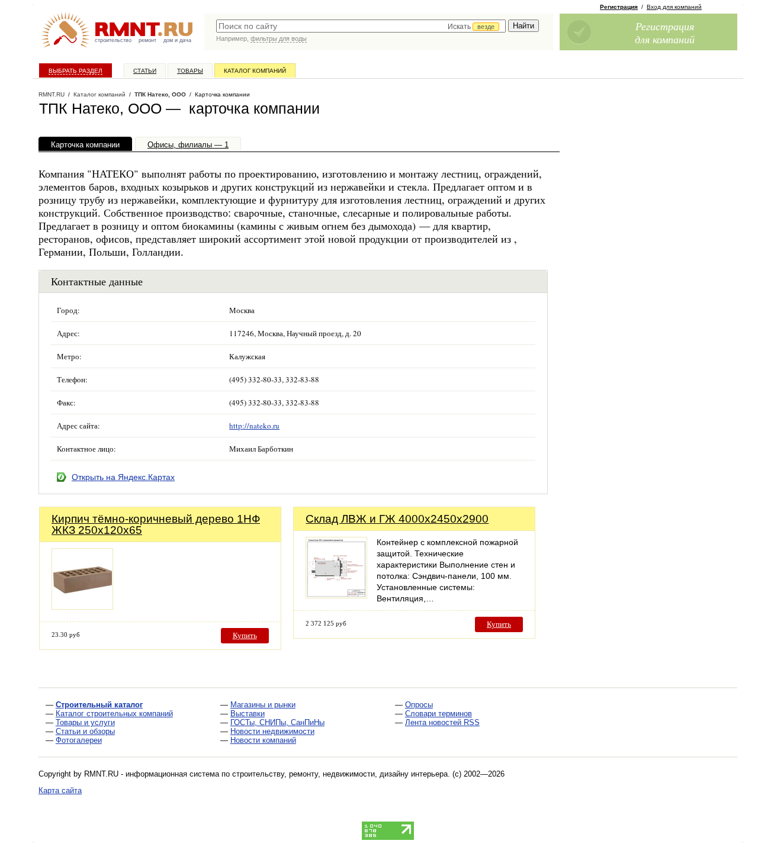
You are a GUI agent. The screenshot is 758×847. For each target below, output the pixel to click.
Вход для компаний (674, 7)
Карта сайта (60, 790)
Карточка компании (85, 144)
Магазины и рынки (263, 704)
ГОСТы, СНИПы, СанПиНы (277, 722)
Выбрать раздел (75, 70)
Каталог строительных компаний (114, 713)
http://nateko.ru (254, 425)
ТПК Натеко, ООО (160, 94)
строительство (113, 40)
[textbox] (361, 26)
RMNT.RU (51, 94)
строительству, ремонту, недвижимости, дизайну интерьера (340, 773)
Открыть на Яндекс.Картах (123, 477)
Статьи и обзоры (85, 731)
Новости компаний (263, 740)
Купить (245, 635)
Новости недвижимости (272, 731)
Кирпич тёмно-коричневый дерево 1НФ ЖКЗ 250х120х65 (156, 524)
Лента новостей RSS (442, 722)
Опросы (419, 704)
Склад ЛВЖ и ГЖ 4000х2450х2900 (397, 519)
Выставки (247, 713)
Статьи (144, 70)
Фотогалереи (79, 740)
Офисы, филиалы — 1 (188, 144)
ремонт (147, 40)
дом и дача (177, 40)
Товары (190, 70)
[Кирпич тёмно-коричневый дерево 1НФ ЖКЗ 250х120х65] (82, 606)
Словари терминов (438, 713)
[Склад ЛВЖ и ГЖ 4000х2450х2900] (336, 595)
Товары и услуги (85, 722)
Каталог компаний (255, 70)
